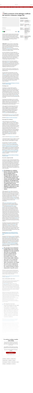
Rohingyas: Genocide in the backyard (11, 117)
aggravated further (11, 114)
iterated (9, 132)
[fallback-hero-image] (22, 21)
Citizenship (4, 358)
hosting (5, 112)
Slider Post (14, 363)
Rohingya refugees (5, 360)
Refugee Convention (12, 136)
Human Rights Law (9, 363)
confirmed (16, 95)
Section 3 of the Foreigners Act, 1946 (9, 202)
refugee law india (13, 358)
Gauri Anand (4, 28)
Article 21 (7, 237)
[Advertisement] (16, 1)
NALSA (14, 224)
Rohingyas (4, 363)
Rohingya (14, 360)
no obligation (16, 323)
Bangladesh (10, 360)
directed (5, 74)
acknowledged (13, 236)
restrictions (15, 198)
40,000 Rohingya (9, 48)
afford (9, 191)
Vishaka (9, 224)
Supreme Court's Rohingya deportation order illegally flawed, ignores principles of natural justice (10, 233)
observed (8, 61)
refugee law (8, 358)
